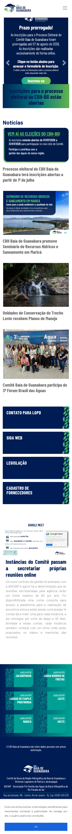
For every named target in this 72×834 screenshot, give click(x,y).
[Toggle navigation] (65, 8)
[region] (36, 816)
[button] (8, 63)
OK (36, 826)
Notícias (13, 122)
